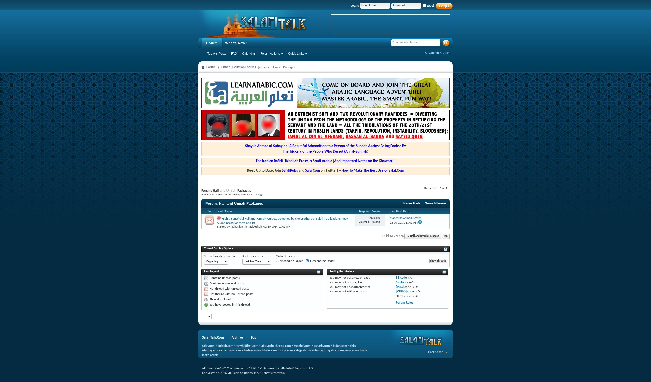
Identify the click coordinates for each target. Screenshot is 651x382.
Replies (364, 211)
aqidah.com (225, 346)
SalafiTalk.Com (213, 338)
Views (376, 211)
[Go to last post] (420, 222)
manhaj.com (302, 346)
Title (208, 211)
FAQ (234, 53)
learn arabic (210, 355)
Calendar (248, 53)
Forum (211, 43)
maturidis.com (283, 350)
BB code (401, 278)
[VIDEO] (401, 291)
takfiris (248, 350)
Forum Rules (404, 302)
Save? (430, 5)
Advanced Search (437, 53)
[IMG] (400, 287)
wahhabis (360, 350)
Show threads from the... (220, 256)
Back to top (435, 352)
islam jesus (344, 350)
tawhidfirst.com (247, 346)
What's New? (236, 43)
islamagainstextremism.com (221, 350)
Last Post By (398, 211)
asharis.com (322, 346)
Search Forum (435, 203)
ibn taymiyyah (324, 350)
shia (353, 346)
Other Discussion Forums (238, 67)
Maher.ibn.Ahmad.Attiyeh (246, 226)
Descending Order (322, 261)
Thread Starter (223, 211)
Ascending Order (291, 261)
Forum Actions (270, 53)
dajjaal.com (303, 350)
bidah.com (340, 346)
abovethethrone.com (276, 346)
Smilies (401, 282)
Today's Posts (216, 53)
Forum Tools (411, 203)
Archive (237, 338)
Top (445, 236)
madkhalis (263, 350)
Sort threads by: (253, 256)
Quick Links (296, 53)
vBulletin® (287, 368)
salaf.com (208, 346)
